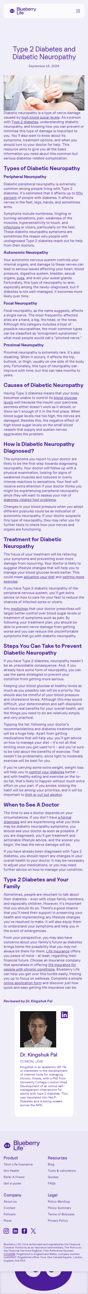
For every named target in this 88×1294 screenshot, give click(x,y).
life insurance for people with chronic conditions (40, 966)
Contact (9, 1208)
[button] (78, 11)
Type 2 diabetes (25, 122)
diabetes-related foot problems (30, 499)
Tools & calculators (62, 1171)
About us (10, 1201)
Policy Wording (59, 1201)
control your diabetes (46, 772)
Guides (53, 1177)
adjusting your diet (39, 577)
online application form (23, 983)
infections (12, 227)
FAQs (52, 1183)
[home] (21, 11)
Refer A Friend (14, 1177)
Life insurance (57, 951)
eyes (20, 278)
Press (8, 1220)
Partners (10, 1214)
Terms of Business (61, 1214)
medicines (19, 608)
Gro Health (11, 1171)
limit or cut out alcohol (43, 794)
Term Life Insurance (18, 1164)
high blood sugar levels (40, 117)
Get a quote (12, 1183)
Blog (51, 1164)
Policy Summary (59, 1208)
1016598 (9, 1254)
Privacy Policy (58, 1220)
